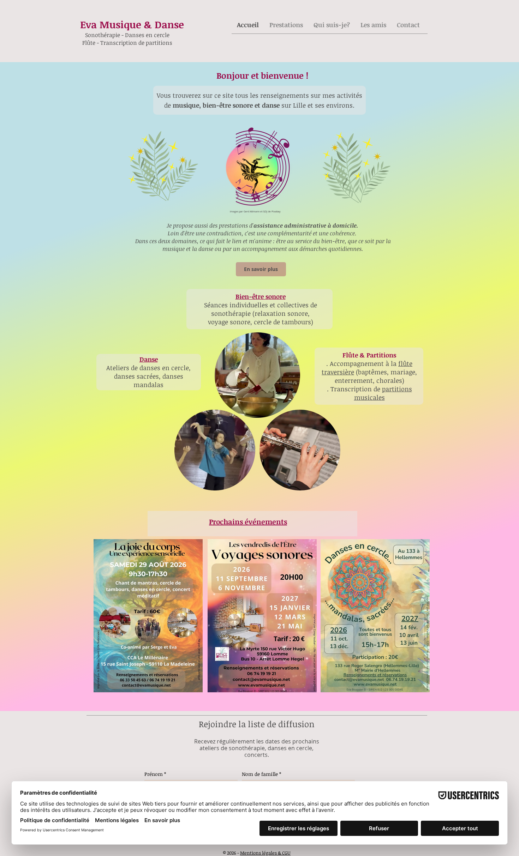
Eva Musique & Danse (132, 24)
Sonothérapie (103, 35)
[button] (286, 25)
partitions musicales (383, 393)
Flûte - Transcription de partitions (127, 43)
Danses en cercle (147, 35)
